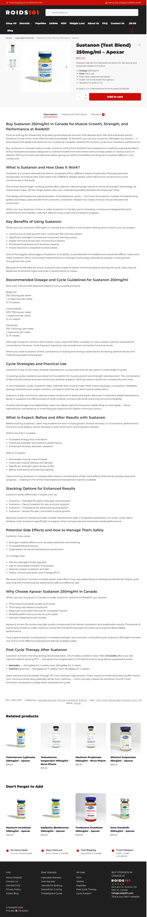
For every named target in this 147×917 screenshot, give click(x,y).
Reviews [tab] (97, 114)
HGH (79, 877)
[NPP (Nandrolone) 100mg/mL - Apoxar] (139, 44)
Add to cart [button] (21, 770)
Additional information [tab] (74, 114)
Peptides (81, 885)
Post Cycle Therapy (86, 889)
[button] (135, 27)
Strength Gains (129, 700)
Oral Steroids (48, 881)
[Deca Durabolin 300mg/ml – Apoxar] (125, 808)
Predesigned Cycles (51, 893)
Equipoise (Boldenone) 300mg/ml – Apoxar (54, 829)
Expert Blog (12, 893)
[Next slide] (66, 67)
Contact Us (12, 881)
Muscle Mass (114, 700)
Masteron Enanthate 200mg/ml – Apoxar (18, 829)
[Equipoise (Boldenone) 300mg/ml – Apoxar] (56, 808)
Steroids (61, 700)
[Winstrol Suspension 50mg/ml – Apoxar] (125, 738)
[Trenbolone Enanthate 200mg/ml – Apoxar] (91, 808)
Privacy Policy (13, 889)
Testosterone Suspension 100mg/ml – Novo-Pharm (55, 761)
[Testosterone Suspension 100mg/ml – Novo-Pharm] (56, 738)
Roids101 (12, 907)
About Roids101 (14, 877)
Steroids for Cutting (51, 889)
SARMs (80, 881)
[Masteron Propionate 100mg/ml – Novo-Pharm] (91, 738)
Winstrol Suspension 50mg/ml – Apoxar (123, 759)
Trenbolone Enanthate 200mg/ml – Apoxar (89, 829)
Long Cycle (101, 700)
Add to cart (115, 96)
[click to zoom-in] (45, 67)
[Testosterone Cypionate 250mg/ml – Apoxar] (21, 738)
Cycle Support (83, 893)
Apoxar (77, 703)
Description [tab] (50, 114)
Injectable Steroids (24, 38)
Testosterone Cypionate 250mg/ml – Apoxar (20, 759)
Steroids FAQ (13, 885)
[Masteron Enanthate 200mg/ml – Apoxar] (21, 808)
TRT (140, 700)
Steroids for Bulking (76, 700)
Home (9, 38)
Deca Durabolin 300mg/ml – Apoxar (122, 829)
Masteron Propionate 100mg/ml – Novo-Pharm (91, 759)
